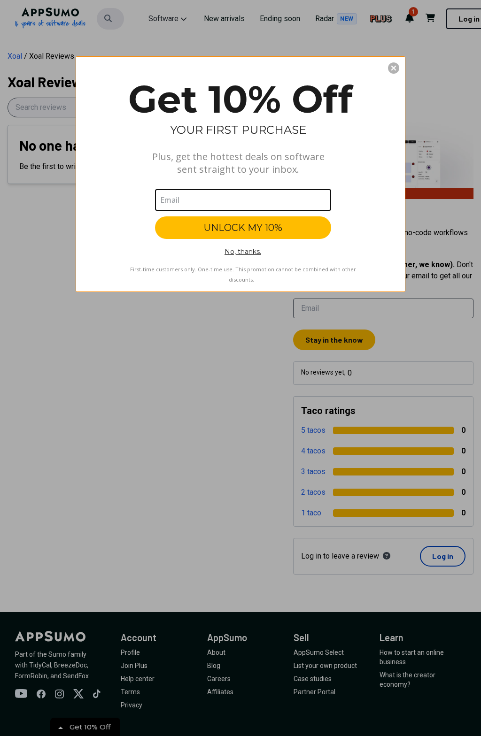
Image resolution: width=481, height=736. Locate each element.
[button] (393, 68)
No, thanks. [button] (243, 251)
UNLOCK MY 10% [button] (243, 227)
